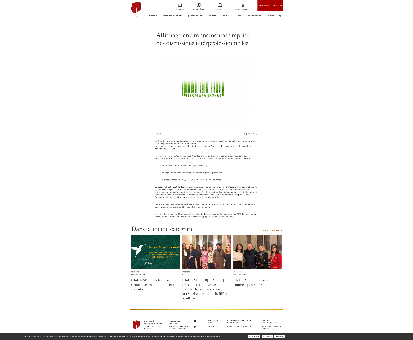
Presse (211, 326)
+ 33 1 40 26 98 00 (182, 326)
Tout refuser (268, 336)
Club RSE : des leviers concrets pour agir (250, 282)
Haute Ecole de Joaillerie (240, 326)
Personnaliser (279, 336)
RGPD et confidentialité (269, 322)
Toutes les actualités (272, 230)
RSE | (133, 274)
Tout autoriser (254, 336)
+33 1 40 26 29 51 (179, 329)
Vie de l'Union (140, 274)
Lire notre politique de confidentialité (212, 336)
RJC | (184, 274)
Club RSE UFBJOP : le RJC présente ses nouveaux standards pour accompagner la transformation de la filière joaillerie (205, 289)
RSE (158, 134)
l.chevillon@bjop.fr (200, 207)
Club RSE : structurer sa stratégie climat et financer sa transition (153, 285)
